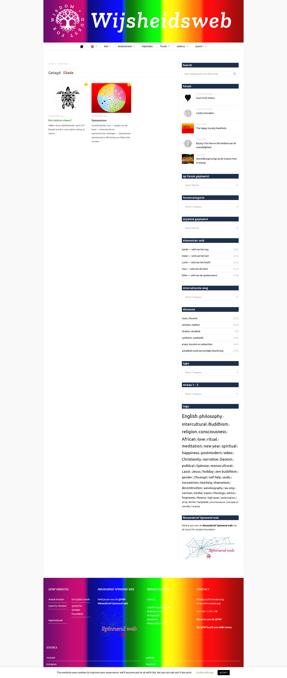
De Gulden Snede (81, 599)
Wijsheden (147, 46)
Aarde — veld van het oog (195, 249)
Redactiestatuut (155, 611)
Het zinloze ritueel (59, 120)
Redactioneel (125, 46)
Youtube (51, 657)
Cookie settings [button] (204, 672)
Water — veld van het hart (195, 256)
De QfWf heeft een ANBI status (214, 627)
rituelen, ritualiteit (191, 331)
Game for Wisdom (57, 606)
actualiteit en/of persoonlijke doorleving (202, 350)
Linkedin (150, 657)
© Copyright (153, 615)
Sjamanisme (99, 120)
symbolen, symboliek (192, 338)
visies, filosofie (189, 318)
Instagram (52, 664)
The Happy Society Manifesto (211, 128)
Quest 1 (199, 46)
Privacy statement (156, 623)
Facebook (151, 664)
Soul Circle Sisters (205, 98)
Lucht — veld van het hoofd (196, 262)
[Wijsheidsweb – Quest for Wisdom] (143, 21)
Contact (151, 599)
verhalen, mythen (191, 325)
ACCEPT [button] (224, 672)
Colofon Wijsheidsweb (158, 607)
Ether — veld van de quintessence (199, 275)
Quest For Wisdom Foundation (77, 610)
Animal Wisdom (56, 599)
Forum (163, 46)
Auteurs (181, 46)
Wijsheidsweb (55, 620)
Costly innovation (205, 113)
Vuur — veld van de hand (195, 269)
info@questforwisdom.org (210, 599)
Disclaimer (152, 619)
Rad (106, 46)
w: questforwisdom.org (208, 603)
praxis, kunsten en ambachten (197, 344)
